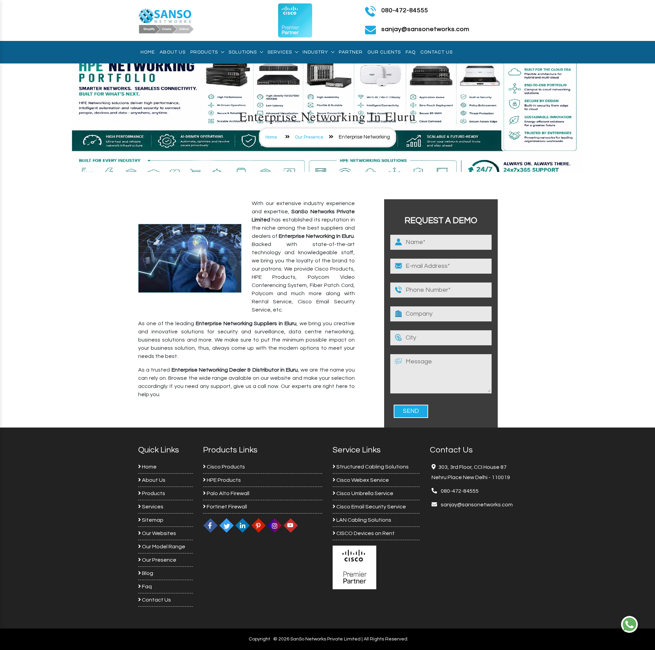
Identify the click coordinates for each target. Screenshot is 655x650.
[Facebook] (210, 525)
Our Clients (384, 52)
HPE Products (223, 480)
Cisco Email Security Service (370, 506)
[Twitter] (226, 525)
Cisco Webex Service (362, 480)
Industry (315, 52)
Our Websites (158, 533)
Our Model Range (163, 546)
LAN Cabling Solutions (363, 520)
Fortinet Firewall (226, 506)
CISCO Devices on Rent (365, 533)
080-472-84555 (404, 10)
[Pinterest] (258, 525)
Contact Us (436, 52)
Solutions (243, 52)
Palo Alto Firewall (227, 493)
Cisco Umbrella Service (364, 493)
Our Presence (309, 137)
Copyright (259, 639)
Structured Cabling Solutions (372, 467)
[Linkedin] (242, 525)
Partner (351, 52)
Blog (147, 573)
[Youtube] (290, 525)
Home (148, 52)
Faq (411, 52)
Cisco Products (225, 467)
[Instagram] (274, 525)
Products (204, 52)
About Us (173, 52)
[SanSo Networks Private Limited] (166, 20)
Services (279, 52)
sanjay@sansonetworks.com (476, 504)
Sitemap (152, 520)
